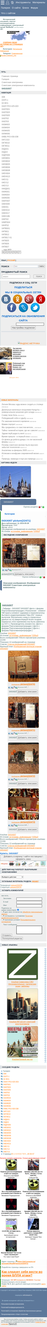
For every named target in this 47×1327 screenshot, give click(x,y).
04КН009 (6, 204)
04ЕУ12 (5, 182)
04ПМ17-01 (7, 237)
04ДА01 (5, 149)
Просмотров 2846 (22, 825)
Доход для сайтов (14, 377)
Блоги (26, 7)
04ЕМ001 (6, 158)
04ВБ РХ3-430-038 (10, 137)
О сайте (16, 7)
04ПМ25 (5, 240)
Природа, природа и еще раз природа (22, 459)
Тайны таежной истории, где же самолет (23, 430)
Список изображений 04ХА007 (21, 644)
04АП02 (5, 118)
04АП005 (6, 115)
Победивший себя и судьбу (17, 418)
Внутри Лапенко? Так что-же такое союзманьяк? (11, 1253)
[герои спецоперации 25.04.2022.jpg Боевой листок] (22, 1057)
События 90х (33, 1177)
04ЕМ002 (6, 161)
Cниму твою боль (13, 415)
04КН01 (5, 207)
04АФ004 (6, 127)
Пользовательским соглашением (12, 1304)
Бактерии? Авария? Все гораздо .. (33, 1238)
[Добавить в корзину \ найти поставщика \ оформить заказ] (23, 864)
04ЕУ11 (5, 179)
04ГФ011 (6, 146)
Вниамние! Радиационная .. (11, 1195)
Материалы (39, 2)
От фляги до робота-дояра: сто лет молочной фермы (22, 440)
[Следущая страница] (45, 1005)
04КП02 (5, 219)
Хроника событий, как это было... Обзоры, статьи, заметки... (33, 1173)
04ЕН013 (6, 176)
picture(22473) (23, 822)
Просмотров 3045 (22, 687)
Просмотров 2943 (22, 779)
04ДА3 (5, 152)
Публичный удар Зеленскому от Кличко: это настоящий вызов (19, 366)
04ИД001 (6, 188)
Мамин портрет (12, 424)
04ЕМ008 (6, 170)
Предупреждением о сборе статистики (14, 1314)
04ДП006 (6, 155)
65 (28, 1154)
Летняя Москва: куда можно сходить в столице (22, 405)
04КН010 (6, 210)
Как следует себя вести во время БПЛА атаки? (22, 1273)
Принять (12, 1324)
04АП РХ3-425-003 (10, 106)
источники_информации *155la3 (25, 531)
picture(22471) (23, 730)
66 (31, 1154)
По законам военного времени (19, 421)
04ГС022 (6, 140)
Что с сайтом (8, 13)
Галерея (5, 7)
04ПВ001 (6, 228)
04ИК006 (6, 198)
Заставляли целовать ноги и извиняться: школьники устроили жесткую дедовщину (19, 353)
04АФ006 (6, 133)
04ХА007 (41, 529)
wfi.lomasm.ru (27, 1295)
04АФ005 (6, 130)
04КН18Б (6, 216)
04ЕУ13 (5, 185)
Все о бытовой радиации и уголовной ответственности (11, 1192)
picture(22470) (23, 684)
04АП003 (6, 112)
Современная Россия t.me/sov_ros (11, 54)
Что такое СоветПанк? (11, 1257)
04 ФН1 (5, 103)
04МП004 (6, 222)
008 (3, 97)
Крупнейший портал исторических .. (11, 1236)
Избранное (4, 51)
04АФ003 (6, 124)
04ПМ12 (5, 234)
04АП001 (6, 109)
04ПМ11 (5, 231)
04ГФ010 (6, 143)
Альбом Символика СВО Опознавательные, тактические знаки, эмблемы (22, 984)
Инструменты (23, 2)
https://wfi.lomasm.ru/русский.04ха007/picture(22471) (18, 1262)
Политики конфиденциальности (17, 917)
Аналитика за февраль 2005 (18, 450)
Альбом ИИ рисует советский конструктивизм (22, 1023)
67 (33, 1154)
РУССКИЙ (11, 260)
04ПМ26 (5, 243)
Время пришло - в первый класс (19, 436)
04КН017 (6, 213)
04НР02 (5, 225)
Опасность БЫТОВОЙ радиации (11, 1176)
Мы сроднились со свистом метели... (21, 427)
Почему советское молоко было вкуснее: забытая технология (20, 446)
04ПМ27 (5, 247)
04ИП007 (6, 201)
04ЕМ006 (6, 167)
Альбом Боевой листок (22, 1059)
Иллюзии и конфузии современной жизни (23, 454)
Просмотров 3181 (22, 733)
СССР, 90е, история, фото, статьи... (11, 1232)
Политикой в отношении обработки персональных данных (21, 1311)
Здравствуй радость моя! (16, 433)
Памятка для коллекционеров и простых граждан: (11, 1172)
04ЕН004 (6, 173)
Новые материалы (9, 400)
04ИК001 (6, 192)
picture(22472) (23, 776)
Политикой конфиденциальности (12, 1307)
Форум (34, 7)
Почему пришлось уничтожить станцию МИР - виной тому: (33, 1233)
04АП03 (5, 121)
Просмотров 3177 (16, 569)
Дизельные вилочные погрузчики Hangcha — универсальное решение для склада (22, 411)
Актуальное (17, 49)
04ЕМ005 (6, 164)
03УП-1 (5, 100)
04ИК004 (6, 195)
